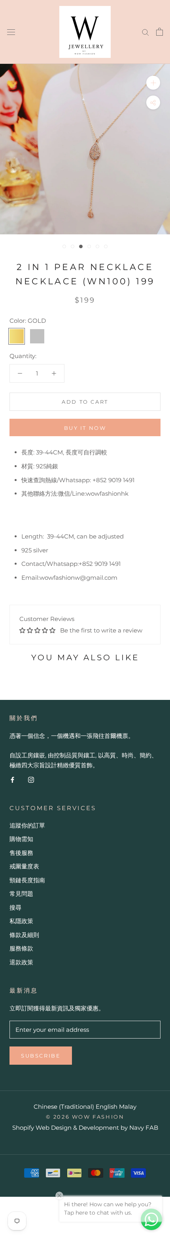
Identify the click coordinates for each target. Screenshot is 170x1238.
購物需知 (21, 839)
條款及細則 (24, 935)
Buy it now (85, 428)
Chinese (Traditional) (64, 1106)
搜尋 (15, 907)
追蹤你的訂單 (27, 825)
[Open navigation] (11, 32)
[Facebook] (12, 779)
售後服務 (21, 853)
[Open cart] (159, 32)
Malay (127, 1106)
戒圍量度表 (24, 866)
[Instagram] (31, 779)
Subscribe (40, 1055)
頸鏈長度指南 (27, 880)
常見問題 (21, 893)
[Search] (145, 31)
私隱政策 (21, 921)
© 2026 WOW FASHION (85, 1116)
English (106, 1106)
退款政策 (21, 962)
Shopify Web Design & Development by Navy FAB (85, 1127)
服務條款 (21, 948)
